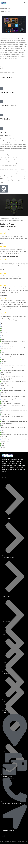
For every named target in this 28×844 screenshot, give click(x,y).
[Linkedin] (16, 836)
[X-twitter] (20, 836)
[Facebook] (3, 836)
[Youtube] (11, 836)
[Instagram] (7, 836)
